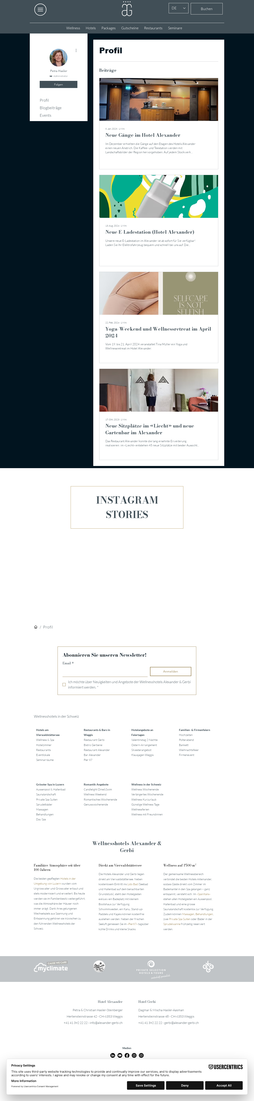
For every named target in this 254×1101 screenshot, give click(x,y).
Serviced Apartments (161, 586)
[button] (217, 499)
